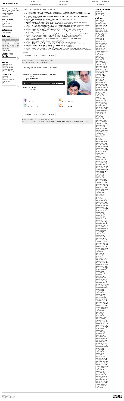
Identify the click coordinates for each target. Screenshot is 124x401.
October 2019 (100, 69)
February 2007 (100, 318)
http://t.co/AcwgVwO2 (44, 21)
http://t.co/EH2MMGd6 (32, 18)
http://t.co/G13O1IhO (32, 32)
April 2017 (99, 118)
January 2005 (100, 359)
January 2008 (100, 300)
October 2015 (100, 148)
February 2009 (100, 279)
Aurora (27, 121)
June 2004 (99, 369)
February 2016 (100, 141)
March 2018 (99, 100)
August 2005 (100, 348)
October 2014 (100, 168)
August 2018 (100, 92)
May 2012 (99, 215)
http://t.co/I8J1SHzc (82, 48)
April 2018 (99, 99)
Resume (5, 76)
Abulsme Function (8, 79)
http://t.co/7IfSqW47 (75, 26)
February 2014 (100, 181)
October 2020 (100, 49)
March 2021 (99, 41)
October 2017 (100, 109)
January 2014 (100, 182)
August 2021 (100, 33)
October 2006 (100, 325)
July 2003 (99, 387)
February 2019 (100, 82)
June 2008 (99, 292)
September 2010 (101, 248)
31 (8, 48)
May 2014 (99, 176)
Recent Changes (8, 69)
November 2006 (100, 323)
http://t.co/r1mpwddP (68, 42)
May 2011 (99, 235)
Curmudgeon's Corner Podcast (100, 1)
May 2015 (99, 156)
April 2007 (99, 315)
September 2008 (101, 287)
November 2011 (100, 225)
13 (15, 43)
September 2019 (101, 71)
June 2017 (99, 115)
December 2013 (100, 184)
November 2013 (100, 186)
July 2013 (99, 192)
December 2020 (100, 46)
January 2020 (100, 64)
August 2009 (100, 269)
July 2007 (99, 310)
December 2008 (100, 282)
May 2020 (99, 58)
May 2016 (99, 136)
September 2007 (101, 307)
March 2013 (99, 199)
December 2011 (100, 223)
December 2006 (100, 322)
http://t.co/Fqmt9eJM (81, 22)
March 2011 (99, 238)
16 (5, 45)
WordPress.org (7, 26)
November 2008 (100, 284)
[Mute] (57, 83)
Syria (63, 121)
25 (10, 47)
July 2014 (99, 172)
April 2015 (99, 158)
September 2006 (101, 327)
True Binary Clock (35, 4)
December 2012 (100, 204)
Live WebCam (100, 4)
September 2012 (101, 209)
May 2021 (99, 38)
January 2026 (100, 22)
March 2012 (99, 218)
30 (5, 48)
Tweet (27, 62)
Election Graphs (63, 1)
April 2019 (99, 79)
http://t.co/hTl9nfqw (77, 29)
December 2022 (100, 25)
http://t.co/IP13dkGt (66, 47)
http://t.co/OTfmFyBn (32, 39)
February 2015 (100, 161)
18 (10, 45)
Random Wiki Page (8, 71)
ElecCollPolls (100, 13)
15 (3, 45)
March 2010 (99, 258)
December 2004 (100, 361)
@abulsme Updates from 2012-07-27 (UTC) (40, 9)
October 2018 (100, 89)
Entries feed (6, 23)
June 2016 (99, 135)
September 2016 (101, 130)
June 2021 (99, 36)
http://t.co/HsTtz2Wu (57, 41)
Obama (48, 121)
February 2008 (100, 299)
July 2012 (99, 212)
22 (3, 47)
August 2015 (100, 151)
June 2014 (99, 174)
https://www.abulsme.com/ (9, 397)
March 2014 (99, 179)
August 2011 (100, 230)
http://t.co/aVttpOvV (77, 44)
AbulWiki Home (7, 64)
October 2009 (100, 266)
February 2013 (100, 200)
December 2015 (100, 145)
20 (15, 45)
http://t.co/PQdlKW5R (83, 49)
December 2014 (100, 164)
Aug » (8, 50)
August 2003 (100, 386)
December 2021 (100, 30)
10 (8, 43)
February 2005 (100, 358)
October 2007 (100, 305)
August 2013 (100, 191)
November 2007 (100, 304)
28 (18, 47)
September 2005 (101, 346)
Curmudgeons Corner (77, 121)
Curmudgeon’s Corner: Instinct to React (39, 68)
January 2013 (100, 202)
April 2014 (99, 177)
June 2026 (99, 20)
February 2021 (100, 43)
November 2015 (100, 146)
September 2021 (101, 31)
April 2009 (99, 276)
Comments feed (7, 25)
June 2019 (99, 76)
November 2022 (100, 26)
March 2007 (99, 317)
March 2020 (99, 61)
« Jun (3, 50)
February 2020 (100, 63)
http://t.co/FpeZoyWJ (67, 45)
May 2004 (99, 371)
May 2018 (99, 97)
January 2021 (100, 45)
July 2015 (99, 153)
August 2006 (100, 328)
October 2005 (100, 345)
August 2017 (100, 112)
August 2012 (100, 210)
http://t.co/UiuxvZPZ (68, 19)
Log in (5, 21)
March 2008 (99, 297)
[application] (43, 83)
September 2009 (101, 268)
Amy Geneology (8, 67)
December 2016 (100, 125)
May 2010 (99, 254)
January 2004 (100, 378)
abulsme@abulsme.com (8, 396)
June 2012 (99, 213)
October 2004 (100, 364)
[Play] (25, 83)
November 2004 (100, 363)
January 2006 (100, 340)
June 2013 (99, 194)
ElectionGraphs (101, 15)
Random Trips (63, 4)
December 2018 (100, 86)
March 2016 (99, 140)
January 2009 (100, 281)
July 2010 (99, 251)
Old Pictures (6, 81)
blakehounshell (67, 13)
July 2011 (99, 232)
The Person (6, 83)
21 (18, 45)
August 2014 (100, 171)
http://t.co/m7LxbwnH (74, 36)
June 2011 (99, 233)
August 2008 (100, 289)
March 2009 (99, 277)
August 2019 (100, 72)
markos (31, 12)
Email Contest (7, 78)
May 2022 (99, 28)
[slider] (61, 83)
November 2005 (100, 343)
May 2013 (99, 195)
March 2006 (99, 337)
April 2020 (99, 59)
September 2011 (101, 228)
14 (18, 43)
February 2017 (100, 122)
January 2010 (100, 261)
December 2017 (100, 105)
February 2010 (100, 259)
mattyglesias (32, 16)
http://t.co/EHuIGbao (65, 23)
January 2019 (100, 84)
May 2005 (99, 353)
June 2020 (99, 56)
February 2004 (100, 376)
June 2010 (99, 253)
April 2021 (99, 40)
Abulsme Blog (35, 1)
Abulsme (99, 11)
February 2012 (100, 220)
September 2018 (101, 90)
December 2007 (100, 302)
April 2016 (99, 138)
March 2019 (99, 81)
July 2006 (99, 330)
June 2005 (99, 351)
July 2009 (99, 271)
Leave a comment (45, 62)
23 (5, 47)
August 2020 (100, 53)
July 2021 (99, 35)
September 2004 (101, 366)
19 (13, 45)
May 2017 (99, 117)
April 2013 (99, 197)
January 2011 (100, 241)
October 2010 (100, 246)
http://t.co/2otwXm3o (69, 28)
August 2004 (100, 368)
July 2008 (99, 291)
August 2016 (100, 131)
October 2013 (100, 187)
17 (8, 45)
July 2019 (99, 74)
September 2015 (101, 150)
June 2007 (99, 312)
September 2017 (101, 110)
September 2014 (101, 169)
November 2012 (100, 205)
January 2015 (100, 163)
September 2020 (101, 51)
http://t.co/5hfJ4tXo (83, 34)
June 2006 (99, 332)
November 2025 (100, 23)
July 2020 (99, 54)
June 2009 (99, 273)
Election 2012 (34, 121)
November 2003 (100, 381)
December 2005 (100, 341)
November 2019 (100, 68)
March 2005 (99, 356)
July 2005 (99, 350)
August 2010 (100, 250)
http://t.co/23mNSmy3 (83, 25)
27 (15, 47)
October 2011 (100, 227)
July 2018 (99, 94)
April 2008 (99, 296)
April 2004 (99, 373)
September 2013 (101, 189)
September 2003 (101, 384)
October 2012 (100, 207)
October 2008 (100, 286)
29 (3, 48)
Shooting (58, 121)
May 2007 (99, 314)
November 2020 (100, 48)
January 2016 (100, 143)
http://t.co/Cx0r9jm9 (75, 35)
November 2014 (100, 166)
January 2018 (100, 104)
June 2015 (99, 154)
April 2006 (99, 335)
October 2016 (100, 128)
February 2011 (100, 240)
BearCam (34, 21)
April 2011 (99, 236)
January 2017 (100, 123)
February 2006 (100, 338)
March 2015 (99, 159)
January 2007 (100, 320)
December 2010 (100, 243)
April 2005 (99, 355)
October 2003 (100, 382)
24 (8, 47)
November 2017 (100, 107)
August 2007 (100, 309)
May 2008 (99, 294)
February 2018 (100, 102)
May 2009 (99, 274)
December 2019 (100, 66)
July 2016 (99, 133)
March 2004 (99, 374)
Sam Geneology (8, 66)
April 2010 (99, 256)
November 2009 (100, 264)
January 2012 (100, 222)
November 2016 (100, 127)
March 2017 (99, 120)
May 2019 (99, 77)
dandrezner (32, 13)
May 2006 (99, 333)
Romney (53, 121)
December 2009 (100, 263)
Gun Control (41, 121)
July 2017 (99, 113)
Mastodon (5, 16)
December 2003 (100, 379)
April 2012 (99, 217)
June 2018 (99, 95)
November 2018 (100, 87)
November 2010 (100, 245)
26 (13, 47)
